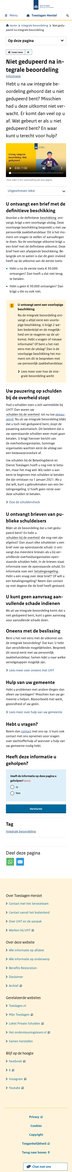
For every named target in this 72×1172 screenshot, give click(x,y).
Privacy (34, 1117)
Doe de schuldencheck (24, 502)
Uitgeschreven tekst (21, 191)
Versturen (36, 809)
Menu (14, 15)
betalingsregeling (46, 571)
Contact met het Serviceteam (29, 904)
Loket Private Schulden (24, 1023)
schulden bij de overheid (23, 414)
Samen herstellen (21, 1041)
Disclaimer (16, 977)
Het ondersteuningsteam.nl (28, 1032)
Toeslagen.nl (17, 1006)
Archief (13, 986)
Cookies (36, 1126)
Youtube (14, 1088)
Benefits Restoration (23, 968)
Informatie (13, 76)
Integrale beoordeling (34, 25)
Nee (18, 793)
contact (26, 731)
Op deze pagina (21, 40)
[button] (19, 52)
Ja (17, 787)
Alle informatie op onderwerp (29, 959)
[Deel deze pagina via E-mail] (20, 862)
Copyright (36, 1135)
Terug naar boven (34, 1152)
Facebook (15, 1061)
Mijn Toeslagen (19, 1015)
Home (13, 25)
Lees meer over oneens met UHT (31, 670)
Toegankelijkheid (34, 1143)
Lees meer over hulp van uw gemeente (35, 712)
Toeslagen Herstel (44, 15)
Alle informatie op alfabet (26, 950)
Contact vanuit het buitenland (29, 912)
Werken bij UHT (19, 930)
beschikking (48, 218)
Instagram (16, 1079)
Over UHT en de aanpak (25, 921)
